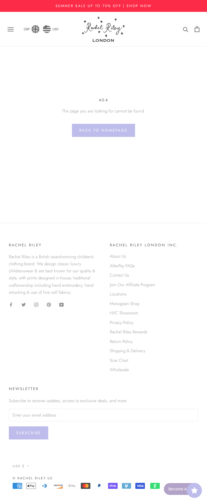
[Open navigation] (11, 29)
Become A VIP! (181, 489)
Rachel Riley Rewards (128, 332)
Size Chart (119, 360)
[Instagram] (36, 304)
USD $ (19, 466)
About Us (118, 256)
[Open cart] (197, 29)
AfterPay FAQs (122, 266)
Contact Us (119, 275)
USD (56, 29)
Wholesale (119, 370)
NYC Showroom (124, 313)
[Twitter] (23, 304)
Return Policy (121, 341)
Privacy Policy (121, 322)
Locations (118, 294)
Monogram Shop (124, 304)
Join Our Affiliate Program (132, 285)
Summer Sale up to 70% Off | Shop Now (104, 5)
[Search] (185, 29)
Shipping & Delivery (127, 351)
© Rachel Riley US (33, 478)
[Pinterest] (49, 304)
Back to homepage (103, 130)
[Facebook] (11, 304)
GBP (27, 29)
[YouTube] (61, 304)
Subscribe (28, 433)
